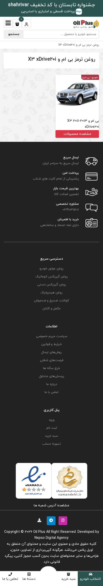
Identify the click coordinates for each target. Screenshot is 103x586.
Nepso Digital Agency (51, 538)
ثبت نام (51, 428)
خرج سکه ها (51, 368)
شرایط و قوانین (51, 344)
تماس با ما (10, 579)
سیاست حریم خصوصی (51, 336)
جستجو (14, 34)
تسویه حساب (51, 444)
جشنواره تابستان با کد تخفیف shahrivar (52, 5)
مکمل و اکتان (51, 308)
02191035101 (70, 209)
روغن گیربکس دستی (51, 284)
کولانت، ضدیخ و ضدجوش (51, 300)
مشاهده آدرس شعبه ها (51, 505)
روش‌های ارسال (51, 352)
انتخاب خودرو (90, 579)
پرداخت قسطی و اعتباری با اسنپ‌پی (48, 11)
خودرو (95, 77)
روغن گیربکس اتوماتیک (51, 276)
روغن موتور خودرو (52, 268)
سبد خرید (68, 579)
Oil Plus (39, 532)
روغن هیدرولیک (51, 292)
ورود (51, 420)
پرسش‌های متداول (51, 376)
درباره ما (51, 384)
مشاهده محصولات (77, 134)
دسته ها (29, 579)
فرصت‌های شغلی (51, 360)
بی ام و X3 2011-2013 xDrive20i (83, 124)
